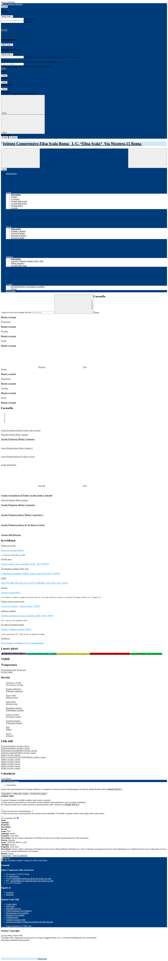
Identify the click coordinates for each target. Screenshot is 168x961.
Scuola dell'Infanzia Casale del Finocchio (146, 654)
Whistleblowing (12, 917)
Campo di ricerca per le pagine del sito (16, 312)
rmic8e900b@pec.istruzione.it (32, 881)
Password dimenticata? (10, 26)
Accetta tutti (38, 794)
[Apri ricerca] (147, 158)
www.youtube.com (8, 818)
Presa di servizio (12, 550)
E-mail (26, 57)
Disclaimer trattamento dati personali (15, 940)
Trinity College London (16, 629)
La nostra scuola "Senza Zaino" (20, 606)
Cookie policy (11, 904)
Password (28, 21)
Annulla (4, 137)
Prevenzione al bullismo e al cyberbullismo (22, 643)
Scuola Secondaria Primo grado (13, 654)
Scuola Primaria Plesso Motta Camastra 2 (73, 654)
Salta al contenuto (8, 2)
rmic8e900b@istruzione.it (31, 879)
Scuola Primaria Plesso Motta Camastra (41, 654)
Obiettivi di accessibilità (15, 915)
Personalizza (6, 794)
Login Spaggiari (64, 62)
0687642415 (14, 876)
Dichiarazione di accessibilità (17, 913)
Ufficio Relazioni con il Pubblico (18, 911)
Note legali (10, 906)
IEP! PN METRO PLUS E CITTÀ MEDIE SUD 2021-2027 (34, 583)
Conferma (13, 137)
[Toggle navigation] (20, 158)
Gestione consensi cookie (16, 920)
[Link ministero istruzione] (12, 4)
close (4, 169)
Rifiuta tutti (21, 794)
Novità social (10, 592)
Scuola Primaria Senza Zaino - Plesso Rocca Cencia (109, 654)
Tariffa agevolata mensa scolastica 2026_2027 (27, 615)
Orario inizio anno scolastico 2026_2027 (25, 564)
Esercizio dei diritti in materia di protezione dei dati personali (29, 922)
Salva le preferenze (20, 856)
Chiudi (4, 76)
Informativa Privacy (13, 909)
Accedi (4, 7)
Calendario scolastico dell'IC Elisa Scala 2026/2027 (30, 573)
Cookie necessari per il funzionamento (16, 811)
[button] (23, 367)
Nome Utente (29, 19)
